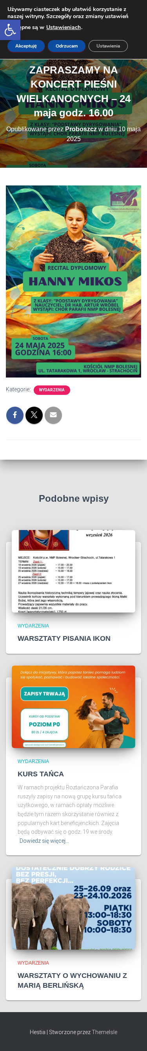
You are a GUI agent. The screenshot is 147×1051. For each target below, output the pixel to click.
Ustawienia (108, 46)
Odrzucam (67, 46)
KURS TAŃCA (41, 774)
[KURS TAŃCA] (73, 706)
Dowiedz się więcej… (44, 841)
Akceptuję (26, 46)
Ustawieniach (63, 27)
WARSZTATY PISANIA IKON (64, 638)
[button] (10, 30)
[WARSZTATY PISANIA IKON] (73, 571)
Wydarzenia (52, 390)
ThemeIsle (104, 1032)
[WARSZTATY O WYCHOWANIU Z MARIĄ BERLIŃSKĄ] (73, 907)
